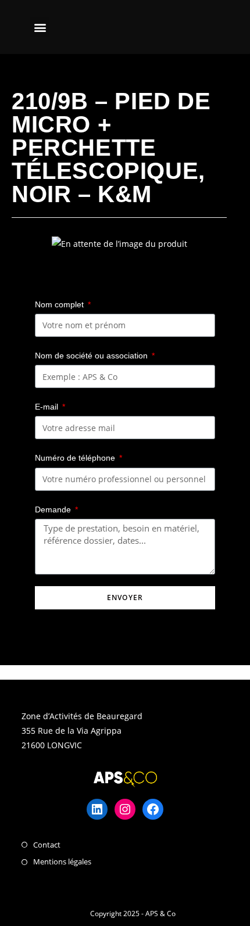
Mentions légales (62, 861)
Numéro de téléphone (76, 457)
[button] (39, 27)
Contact (46, 844)
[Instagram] (125, 809)
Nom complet (60, 304)
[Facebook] (152, 809)
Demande (54, 509)
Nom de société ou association (92, 355)
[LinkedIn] (97, 809)
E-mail (47, 406)
